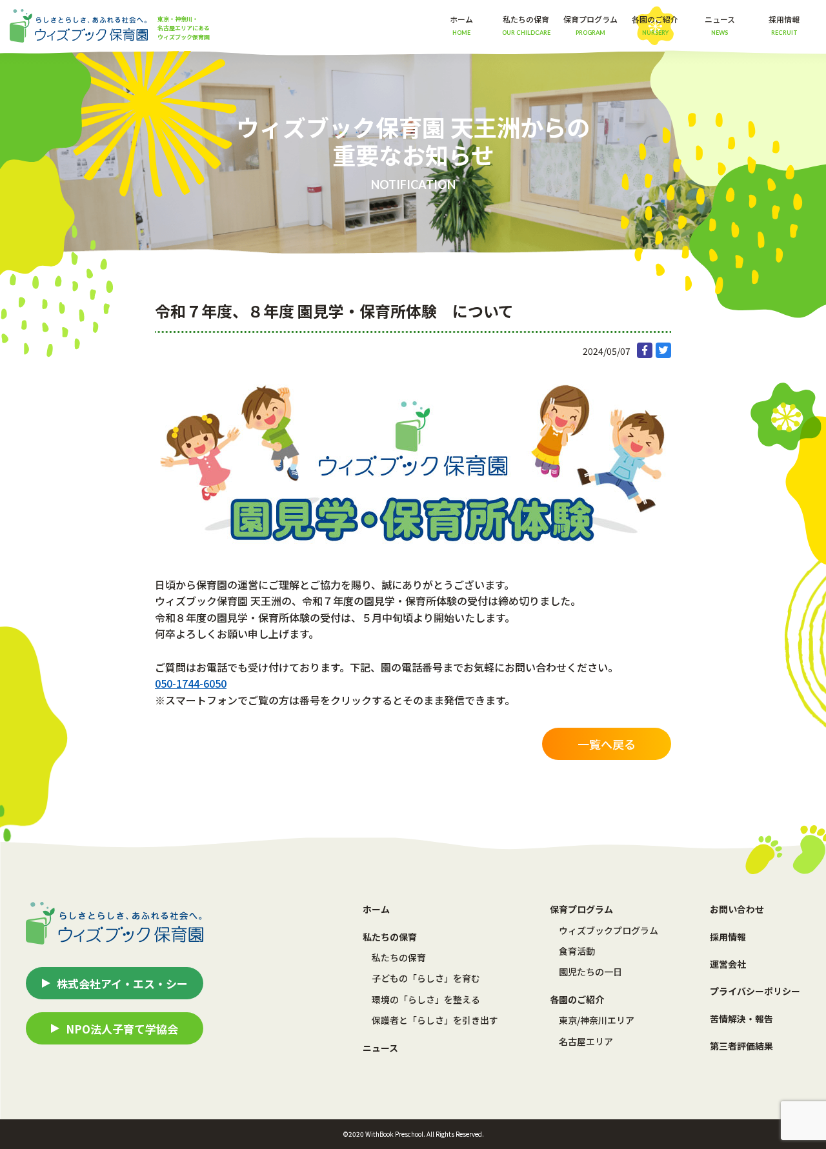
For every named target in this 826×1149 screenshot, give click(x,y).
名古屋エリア (586, 1041)
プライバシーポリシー (755, 990)
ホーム (461, 24)
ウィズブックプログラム (608, 930)
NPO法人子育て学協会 (122, 1029)
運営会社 (728, 963)
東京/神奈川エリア (596, 1020)
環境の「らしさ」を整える (426, 999)
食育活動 (577, 950)
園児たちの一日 (590, 971)
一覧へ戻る (607, 743)
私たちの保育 (399, 957)
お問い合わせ (737, 909)
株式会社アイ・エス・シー (122, 983)
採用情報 (784, 24)
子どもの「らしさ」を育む (426, 978)
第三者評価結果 (741, 1045)
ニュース (720, 24)
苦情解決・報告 (741, 1018)
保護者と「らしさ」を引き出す (435, 1020)
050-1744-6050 (191, 683)
